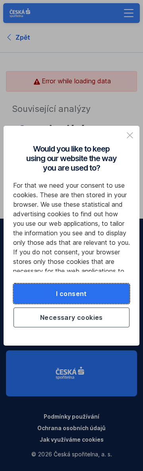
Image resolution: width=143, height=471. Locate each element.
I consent (71, 294)
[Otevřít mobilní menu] (128, 13)
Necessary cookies (71, 317)
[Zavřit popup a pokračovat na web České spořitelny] (130, 135)
